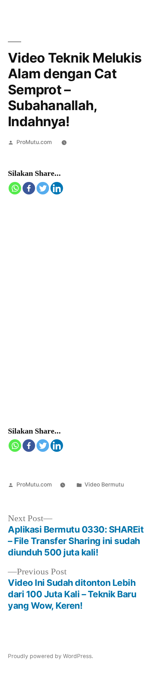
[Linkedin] (56, 188)
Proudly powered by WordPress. (50, 656)
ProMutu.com (34, 142)
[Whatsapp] (15, 188)
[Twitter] (43, 188)
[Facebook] (29, 188)
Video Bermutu (104, 484)
